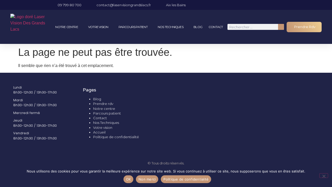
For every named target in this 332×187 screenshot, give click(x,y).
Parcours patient (133, 27)
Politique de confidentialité (116, 137)
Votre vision (98, 27)
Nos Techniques (170, 27)
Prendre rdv (103, 104)
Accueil (99, 132)
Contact (216, 27)
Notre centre (66, 27)
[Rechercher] (281, 27)
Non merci (147, 179)
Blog (197, 27)
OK (128, 179)
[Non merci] (323, 175)
